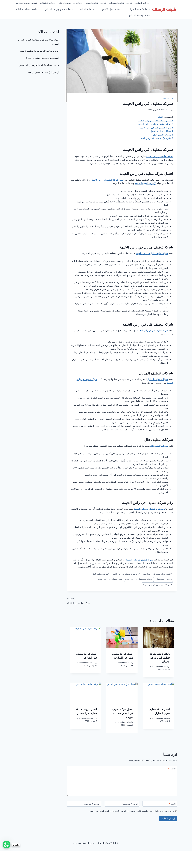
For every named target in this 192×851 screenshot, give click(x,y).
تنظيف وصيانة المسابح (139, 15)
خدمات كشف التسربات (139, 9)
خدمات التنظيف (142, 3)
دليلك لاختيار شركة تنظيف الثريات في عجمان (160, 657)
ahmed (164, 110)
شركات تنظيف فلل (164, 579)
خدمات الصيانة (87, 9)
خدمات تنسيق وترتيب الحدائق (59, 9)
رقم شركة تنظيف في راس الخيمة (126, 574)
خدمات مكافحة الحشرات (120, 3)
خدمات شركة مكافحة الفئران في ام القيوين (39, 65)
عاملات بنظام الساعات (26, 9)
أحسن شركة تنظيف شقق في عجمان (42, 58)
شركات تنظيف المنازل (100, 574)
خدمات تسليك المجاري (26, 3)
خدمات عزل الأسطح (110, 9)
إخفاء (160, 117)
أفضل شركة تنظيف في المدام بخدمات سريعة (122, 713)
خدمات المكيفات (48, 3)
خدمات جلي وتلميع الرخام (71, 3)
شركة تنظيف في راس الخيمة (110, 579)
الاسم (172, 804)
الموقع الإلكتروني (92, 804)
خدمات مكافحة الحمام (96, 3)
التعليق (172, 768)
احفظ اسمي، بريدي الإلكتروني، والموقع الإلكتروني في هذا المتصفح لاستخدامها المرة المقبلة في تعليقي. (131, 811)
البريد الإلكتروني (129, 804)
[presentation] (158, 637)
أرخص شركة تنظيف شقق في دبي (43, 72)
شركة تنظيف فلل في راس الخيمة (139, 579)
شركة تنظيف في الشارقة (78, 600)
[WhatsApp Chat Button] (6, 844)
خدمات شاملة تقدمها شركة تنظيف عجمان (39, 51)
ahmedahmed (157, 666)
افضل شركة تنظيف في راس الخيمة (157, 574)
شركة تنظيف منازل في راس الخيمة (157, 585)
